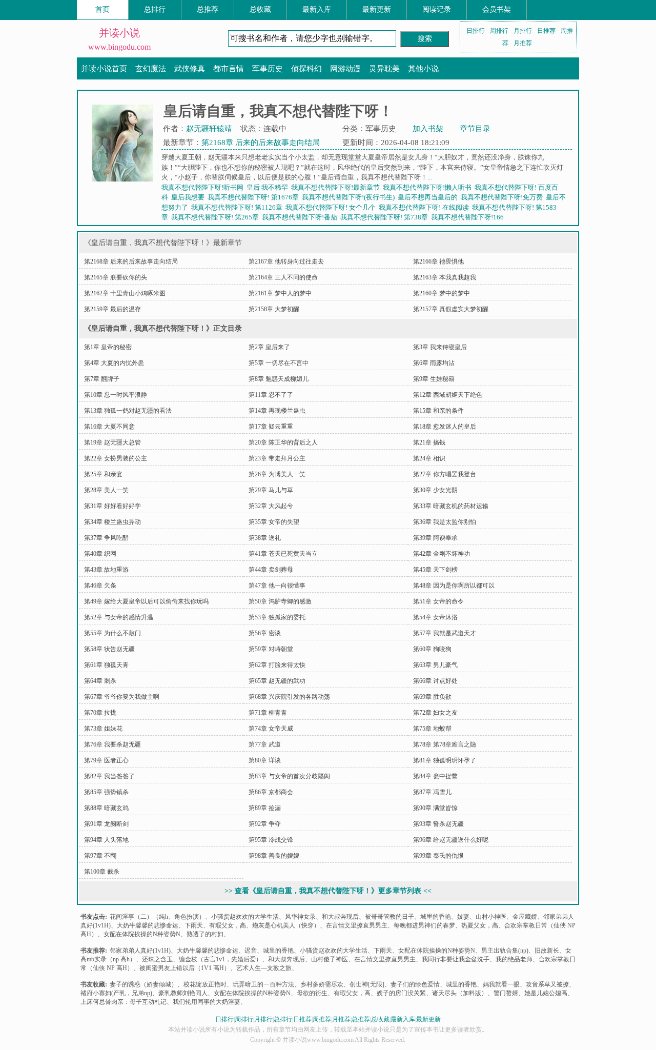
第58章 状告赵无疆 (109, 649)
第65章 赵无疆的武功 (277, 680)
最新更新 (376, 9)
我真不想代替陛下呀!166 (469, 217)
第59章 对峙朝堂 (271, 649)
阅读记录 (436, 9)
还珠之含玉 (157, 959)
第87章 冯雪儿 (432, 792)
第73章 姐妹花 (103, 728)
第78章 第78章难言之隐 (444, 744)
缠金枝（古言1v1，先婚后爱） (220, 959)
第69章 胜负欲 (432, 696)
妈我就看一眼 (501, 984)
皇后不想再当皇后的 (429, 197)
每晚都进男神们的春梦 (424, 925)
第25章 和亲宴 (103, 474)
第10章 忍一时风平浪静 (115, 394)
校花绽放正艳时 (205, 984)
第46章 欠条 (100, 585)
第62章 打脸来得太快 (277, 665)
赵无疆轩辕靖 (209, 129)
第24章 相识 (429, 458)
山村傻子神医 (329, 959)
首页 (102, 9)
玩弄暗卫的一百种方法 (263, 984)
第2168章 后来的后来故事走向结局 (260, 142)
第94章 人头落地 (106, 839)
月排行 (523, 30)
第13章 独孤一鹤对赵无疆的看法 (128, 410)
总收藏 (260, 9)
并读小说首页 (104, 69)
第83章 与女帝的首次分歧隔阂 (289, 776)
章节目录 (475, 129)
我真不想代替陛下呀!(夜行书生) (350, 197)
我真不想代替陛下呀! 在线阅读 (425, 207)
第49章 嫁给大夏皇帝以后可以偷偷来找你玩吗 (146, 601)
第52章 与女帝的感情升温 (118, 617)
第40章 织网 (100, 553)
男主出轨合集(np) (504, 950)
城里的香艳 (435, 916)
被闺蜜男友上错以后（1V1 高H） (184, 968)
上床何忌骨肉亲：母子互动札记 (123, 1001)
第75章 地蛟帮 (432, 728)
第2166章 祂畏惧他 (438, 261)
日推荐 (546, 30)
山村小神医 (491, 916)
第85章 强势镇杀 (106, 792)
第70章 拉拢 (100, 712)
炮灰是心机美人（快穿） (286, 925)
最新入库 (316, 9)
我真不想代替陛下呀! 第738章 (385, 217)
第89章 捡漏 (265, 808)
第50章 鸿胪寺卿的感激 (280, 601)
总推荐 (207, 9)
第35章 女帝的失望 (274, 522)
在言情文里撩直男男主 (356, 925)
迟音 (250, 950)
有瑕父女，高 (227, 925)
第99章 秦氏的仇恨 (438, 855)
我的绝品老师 (514, 959)
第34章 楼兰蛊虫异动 (112, 522)
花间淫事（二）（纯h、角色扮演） (157, 916)
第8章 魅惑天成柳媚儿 (279, 378)
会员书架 (496, 9)
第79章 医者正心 (106, 760)
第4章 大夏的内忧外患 (114, 363)
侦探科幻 (306, 69)
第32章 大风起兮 (271, 506)
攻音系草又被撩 (547, 984)
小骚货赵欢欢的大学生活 (245, 916)
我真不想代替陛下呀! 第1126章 (238, 207)
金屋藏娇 (524, 916)
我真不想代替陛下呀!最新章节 (337, 187)
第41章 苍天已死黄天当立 (283, 553)
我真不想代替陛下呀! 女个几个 (332, 207)
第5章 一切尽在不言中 (279, 363)
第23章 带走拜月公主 (277, 458)
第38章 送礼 (265, 537)
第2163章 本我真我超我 (444, 277)
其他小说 (423, 69)
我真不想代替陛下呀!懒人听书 (429, 187)
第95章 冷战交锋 (271, 839)
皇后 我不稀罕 (269, 187)
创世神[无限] (367, 984)
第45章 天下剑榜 (435, 569)
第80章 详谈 (265, 760)
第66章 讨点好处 (435, 680)
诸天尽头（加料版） (459, 993)
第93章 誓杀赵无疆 (438, 823)
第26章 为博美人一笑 (277, 474)
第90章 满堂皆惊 (435, 808)
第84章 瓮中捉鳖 (435, 776)
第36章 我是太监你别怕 (444, 522)
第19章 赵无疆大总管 (112, 442)
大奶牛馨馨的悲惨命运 (147, 925)
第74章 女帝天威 (271, 728)
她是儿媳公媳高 (545, 993)
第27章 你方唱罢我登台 (444, 474)
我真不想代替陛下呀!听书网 (204, 187)
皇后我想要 (189, 197)
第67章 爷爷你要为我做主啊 (121, 696)
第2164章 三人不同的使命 (283, 277)
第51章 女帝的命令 (438, 601)
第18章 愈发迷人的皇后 (444, 426)
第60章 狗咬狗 (432, 649)
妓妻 (463, 916)
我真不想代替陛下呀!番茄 (301, 217)
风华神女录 (300, 916)
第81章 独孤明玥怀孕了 (444, 760)
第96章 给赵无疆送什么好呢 (450, 839)
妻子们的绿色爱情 (415, 984)
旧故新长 (547, 950)
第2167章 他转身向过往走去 (286, 261)
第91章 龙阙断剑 (106, 823)
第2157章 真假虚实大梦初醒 (450, 309)
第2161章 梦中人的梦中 (280, 293)
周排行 (499, 30)
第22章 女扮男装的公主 (115, 458)
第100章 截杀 (101, 871)
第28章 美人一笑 (106, 490)
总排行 (155, 9)
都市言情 (228, 69)
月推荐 (523, 43)
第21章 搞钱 (429, 442)
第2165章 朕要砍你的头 (115, 277)
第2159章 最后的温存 (112, 309)
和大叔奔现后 (340, 916)
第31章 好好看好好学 (112, 506)
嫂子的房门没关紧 (401, 993)
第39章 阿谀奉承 (435, 537)
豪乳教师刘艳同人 (183, 993)
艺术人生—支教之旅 (264, 968)
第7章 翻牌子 (101, 378)
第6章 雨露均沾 (434, 363)
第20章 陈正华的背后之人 (283, 442)
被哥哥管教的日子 (389, 916)
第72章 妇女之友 (435, 712)
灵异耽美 (384, 69)
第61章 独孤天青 (106, 665)
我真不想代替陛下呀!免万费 (503, 197)
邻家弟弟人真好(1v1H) (140, 950)
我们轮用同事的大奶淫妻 (206, 1001)
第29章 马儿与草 (271, 490)
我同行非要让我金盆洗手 (455, 959)
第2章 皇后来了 (269, 347)
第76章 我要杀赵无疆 (112, 744)
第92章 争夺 (265, 823)
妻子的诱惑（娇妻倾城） (143, 984)
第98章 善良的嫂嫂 (274, 855)
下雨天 (193, 925)
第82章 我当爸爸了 (109, 776)
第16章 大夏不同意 (109, 426)
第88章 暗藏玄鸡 (106, 808)
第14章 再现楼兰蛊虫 (277, 410)
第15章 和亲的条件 (438, 410)
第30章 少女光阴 (435, 490)
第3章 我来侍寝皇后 (440, 347)
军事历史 (267, 69)
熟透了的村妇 (205, 934)
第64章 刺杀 (100, 680)
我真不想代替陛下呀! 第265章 (216, 217)
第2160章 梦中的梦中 (441, 293)
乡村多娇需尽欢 (321, 984)
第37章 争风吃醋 (106, 537)
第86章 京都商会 (271, 792)
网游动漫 (345, 69)
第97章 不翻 (100, 855)
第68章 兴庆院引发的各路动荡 (289, 696)
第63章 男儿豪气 (435, 665)
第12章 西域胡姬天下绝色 (447, 394)
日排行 (475, 30)
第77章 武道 (265, 744)
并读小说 (119, 32)
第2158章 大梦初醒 (274, 309)
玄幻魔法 (150, 69)
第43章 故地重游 (106, 569)
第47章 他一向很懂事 (277, 585)
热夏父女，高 (479, 925)
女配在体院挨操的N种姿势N (142, 934)
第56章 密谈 (265, 633)
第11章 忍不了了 (271, 394)
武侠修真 (189, 69)
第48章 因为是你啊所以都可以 (454, 585)
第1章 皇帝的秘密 (108, 347)
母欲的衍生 (312, 993)
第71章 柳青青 (268, 712)
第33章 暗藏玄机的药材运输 (450, 506)
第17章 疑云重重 (271, 426)
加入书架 (428, 129)
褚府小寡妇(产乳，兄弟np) (116, 993)
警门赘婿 (506, 993)
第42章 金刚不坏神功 (441, 553)
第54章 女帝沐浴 (435, 617)
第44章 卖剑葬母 (271, 569)
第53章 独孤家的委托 (277, 617)
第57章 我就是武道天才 (444, 633)
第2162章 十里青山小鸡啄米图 (125, 293)
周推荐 (322, 1019)
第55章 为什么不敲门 (112, 633)
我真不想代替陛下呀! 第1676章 (255, 197)
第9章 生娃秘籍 (434, 378)
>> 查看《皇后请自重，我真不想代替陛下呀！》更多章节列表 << (328, 891)
